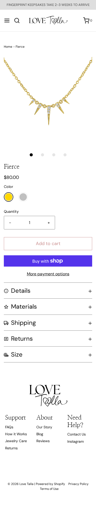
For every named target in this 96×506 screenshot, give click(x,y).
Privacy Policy (78, 484)
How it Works (16, 434)
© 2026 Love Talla (21, 484)
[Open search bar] (19, 20)
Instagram (75, 441)
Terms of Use (49, 489)
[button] (48, 101)
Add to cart (48, 243)
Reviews (43, 441)
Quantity (11, 211)
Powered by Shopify (50, 484)
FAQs (9, 427)
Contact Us (76, 434)
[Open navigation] (7, 20)
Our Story (44, 427)
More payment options (48, 274)
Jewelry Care (16, 441)
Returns (11, 448)
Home (8, 47)
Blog (39, 434)
